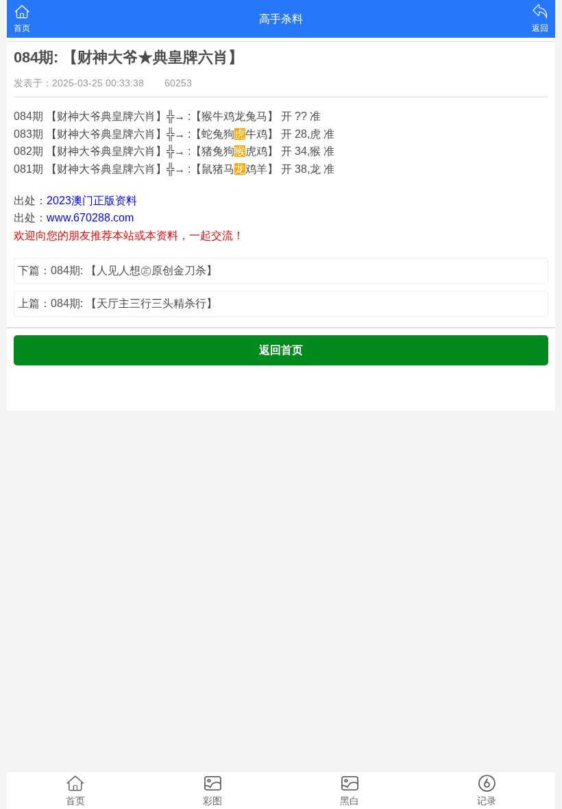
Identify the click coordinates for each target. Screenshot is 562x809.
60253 (178, 82)
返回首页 (281, 350)
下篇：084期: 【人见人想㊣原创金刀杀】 (117, 270)
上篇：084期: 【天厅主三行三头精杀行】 (117, 303)
